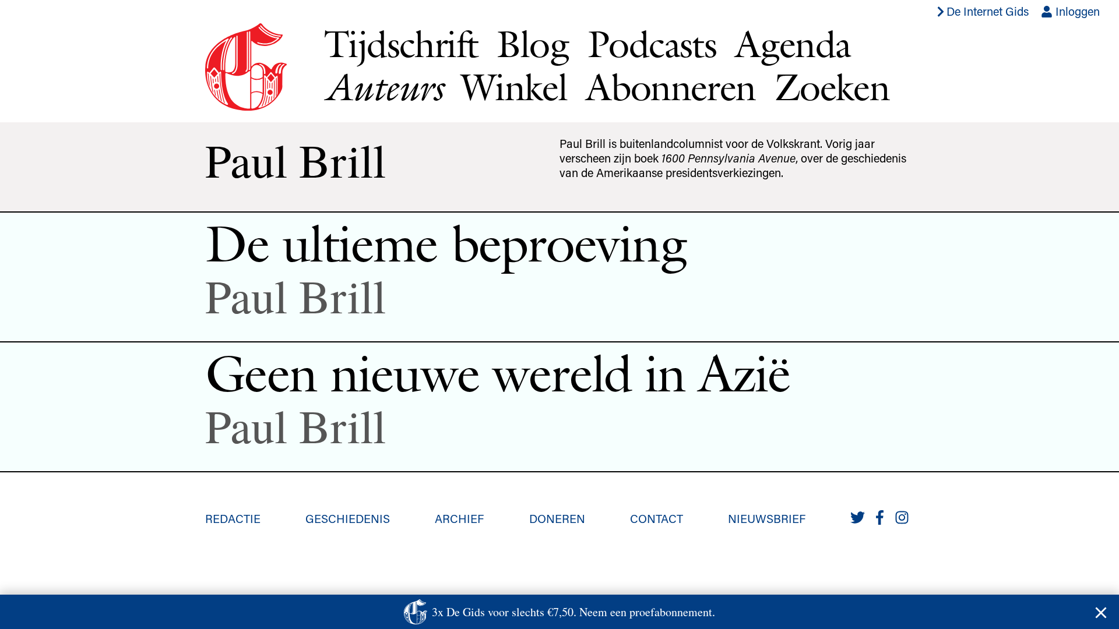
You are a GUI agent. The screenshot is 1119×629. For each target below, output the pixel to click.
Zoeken (832, 87)
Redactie (233, 518)
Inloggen (1076, 11)
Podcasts (651, 44)
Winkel (514, 87)
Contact (656, 518)
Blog (533, 44)
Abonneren (671, 87)
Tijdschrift (401, 44)
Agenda (792, 44)
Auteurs (383, 87)
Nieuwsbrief (766, 518)
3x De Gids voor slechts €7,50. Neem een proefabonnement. (573, 612)
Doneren (557, 518)
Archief (459, 518)
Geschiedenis (347, 518)
